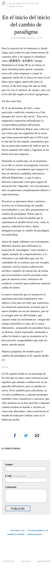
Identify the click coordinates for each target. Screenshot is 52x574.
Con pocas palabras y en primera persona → (38, 532)
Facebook (14, 435)
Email (37, 435)
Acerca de (8, 561)
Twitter (25, 435)
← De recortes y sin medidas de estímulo (15, 532)
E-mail (15, 476)
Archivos (26, 561)
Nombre (9, 464)
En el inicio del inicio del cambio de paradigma (26, 24)
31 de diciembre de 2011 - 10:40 (26, 38)
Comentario (10, 487)
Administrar (43, 561)
